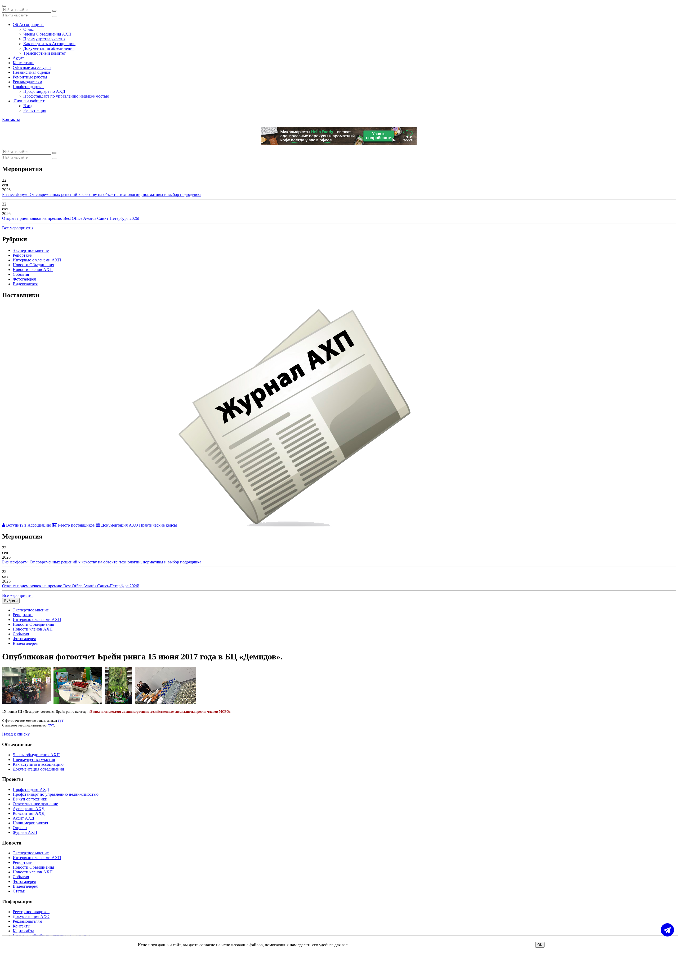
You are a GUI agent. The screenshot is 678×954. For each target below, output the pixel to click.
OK (539, 945)
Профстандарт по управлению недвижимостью (66, 96)
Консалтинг (23, 62)
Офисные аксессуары (32, 67)
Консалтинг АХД (28, 813)
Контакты (11, 119)
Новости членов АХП (33, 269)
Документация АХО (119, 525)
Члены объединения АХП (36, 754)
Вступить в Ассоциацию (28, 525)
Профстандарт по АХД (44, 91)
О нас (28, 29)
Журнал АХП (25, 832)
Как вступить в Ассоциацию (49, 43)
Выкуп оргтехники (30, 799)
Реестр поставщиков (76, 525)
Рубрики (10, 601)
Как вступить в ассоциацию (38, 764)
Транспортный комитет (44, 53)
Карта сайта (23, 931)
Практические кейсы (158, 525)
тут (61, 720)
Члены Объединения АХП (47, 34)
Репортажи (23, 255)
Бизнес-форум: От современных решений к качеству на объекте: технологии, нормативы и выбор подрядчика (101, 194)
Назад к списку (16, 734)
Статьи (19, 891)
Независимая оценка (31, 72)
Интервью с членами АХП (37, 260)
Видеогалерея (25, 284)
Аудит (18, 58)
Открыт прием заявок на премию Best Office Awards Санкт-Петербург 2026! (70, 218)
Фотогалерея (24, 279)
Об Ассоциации (28, 24)
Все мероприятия (17, 228)
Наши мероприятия (30, 823)
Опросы (20, 827)
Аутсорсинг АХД (28, 808)
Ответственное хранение (35, 804)
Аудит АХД (23, 818)
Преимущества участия (44, 39)
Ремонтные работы (30, 77)
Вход (27, 105)
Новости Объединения (33, 264)
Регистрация (34, 110)
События (21, 274)
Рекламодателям (27, 82)
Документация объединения (48, 48)
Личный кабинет (28, 101)
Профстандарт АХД (31, 789)
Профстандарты (28, 86)
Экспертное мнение (31, 250)
